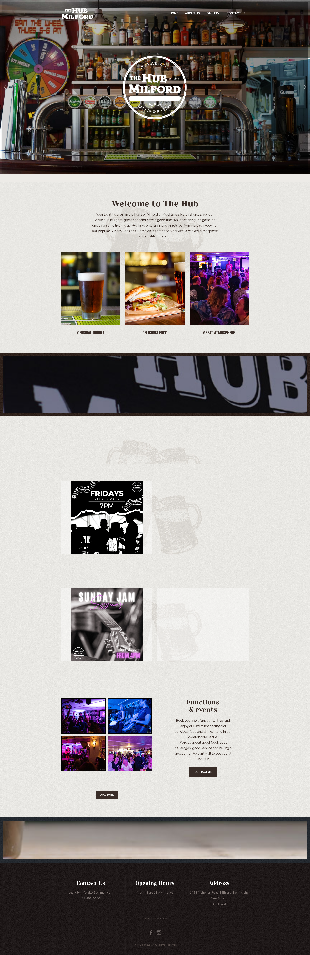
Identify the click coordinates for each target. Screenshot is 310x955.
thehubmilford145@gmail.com (91, 892)
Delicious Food (154, 332)
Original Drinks (90, 332)
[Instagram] (159, 932)
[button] (4, 87)
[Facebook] (151, 932)
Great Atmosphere (219, 332)
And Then (161, 918)
